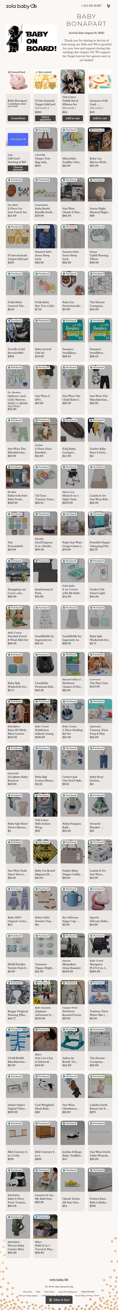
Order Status (49, 1292)
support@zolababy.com (67, 1292)
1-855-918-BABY (91, 5)
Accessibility (80, 1296)
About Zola (27, 1292)
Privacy (90, 1296)
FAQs (38, 1292)
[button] (18, 83)
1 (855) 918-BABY (88, 1292)
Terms (97, 1296)
